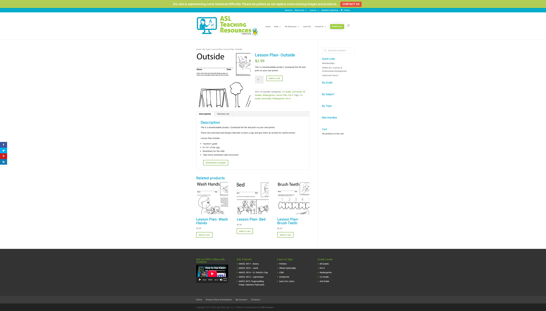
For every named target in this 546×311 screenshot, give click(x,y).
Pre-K (290, 95)
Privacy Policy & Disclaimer (219, 299)
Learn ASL (307, 27)
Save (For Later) (286, 281)
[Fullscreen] (225, 279)
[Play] (199, 279)
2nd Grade (297, 91)
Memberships (337, 26)
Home (268, 27)
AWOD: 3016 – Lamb (248, 268)
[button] (246, 57)
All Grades (324, 263)
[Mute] (221, 279)
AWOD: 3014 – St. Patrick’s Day (253, 272)
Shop (276, 27)
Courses (313, 10)
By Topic (206, 49)
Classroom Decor (330, 75)
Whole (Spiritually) (287, 268)
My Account (299, 10)
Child (281, 272)
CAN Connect (267, 307)
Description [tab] (205, 113)
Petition (283, 263)
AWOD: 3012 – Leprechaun (251, 276)
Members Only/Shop (330, 10)
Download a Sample (216, 162)
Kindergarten (269, 95)
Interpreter (284, 276)
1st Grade (286, 91)
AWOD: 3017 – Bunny (249, 263)
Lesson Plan (217, 49)
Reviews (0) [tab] (223, 113)
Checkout (255, 299)
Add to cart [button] (204, 234)
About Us (288, 10)
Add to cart (274, 78)
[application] (212, 274)
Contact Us (351, 4)
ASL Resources (291, 27)
